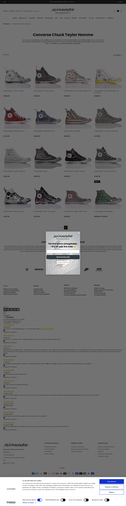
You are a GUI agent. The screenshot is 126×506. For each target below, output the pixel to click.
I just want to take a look (63, 262)
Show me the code (63, 257)
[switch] (63, 500)
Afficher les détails (28, 502)
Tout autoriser (111, 481)
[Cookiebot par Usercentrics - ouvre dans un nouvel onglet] (11, 502)
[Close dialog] (78, 233)
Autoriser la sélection (111, 487)
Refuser (111, 492)
